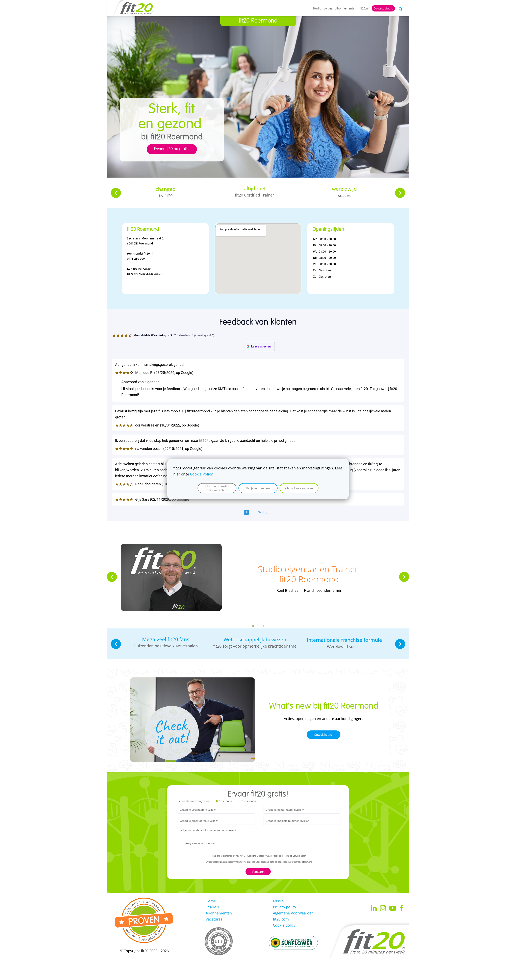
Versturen (258, 871)
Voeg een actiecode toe (200, 843)
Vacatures (214, 919)
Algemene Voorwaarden (293, 913)
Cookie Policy (201, 474)
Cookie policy (284, 925)
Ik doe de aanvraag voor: (194, 801)
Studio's (212, 907)
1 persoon (225, 801)
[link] (171, 546)
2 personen (248, 801)
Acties (328, 8)
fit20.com (281, 919)
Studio (317, 8)
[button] (116, 193)
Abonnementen (345, 8)
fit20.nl (364, 8)
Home (211, 901)
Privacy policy (284, 907)
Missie (278, 901)
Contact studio (383, 8)
